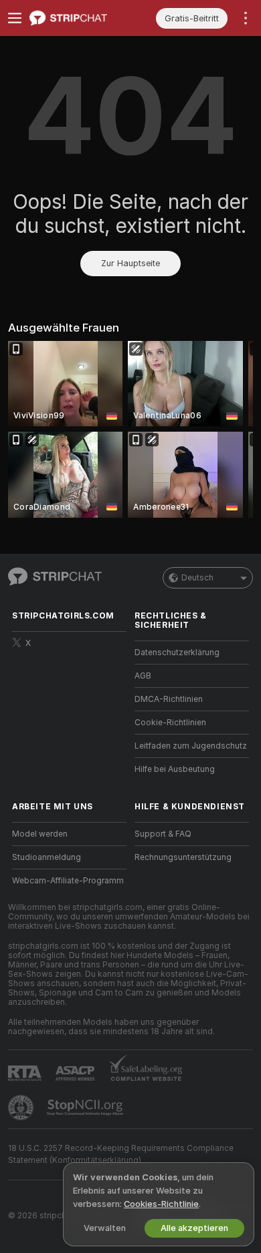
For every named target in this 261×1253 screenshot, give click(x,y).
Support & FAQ (163, 834)
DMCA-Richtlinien (169, 699)
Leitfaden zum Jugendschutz (191, 746)
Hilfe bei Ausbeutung (175, 769)
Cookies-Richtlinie (161, 1204)
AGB (143, 676)
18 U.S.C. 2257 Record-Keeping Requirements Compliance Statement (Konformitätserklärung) (121, 1154)
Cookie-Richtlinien (170, 722)
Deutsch (197, 577)
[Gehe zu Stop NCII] (86, 1108)
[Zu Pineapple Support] (22, 1107)
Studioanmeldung (46, 857)
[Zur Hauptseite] (79, 18)
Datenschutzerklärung (177, 652)
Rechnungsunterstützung (183, 857)
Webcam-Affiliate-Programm (68, 880)
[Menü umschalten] (14, 18)
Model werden (40, 834)
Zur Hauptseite (130, 263)
